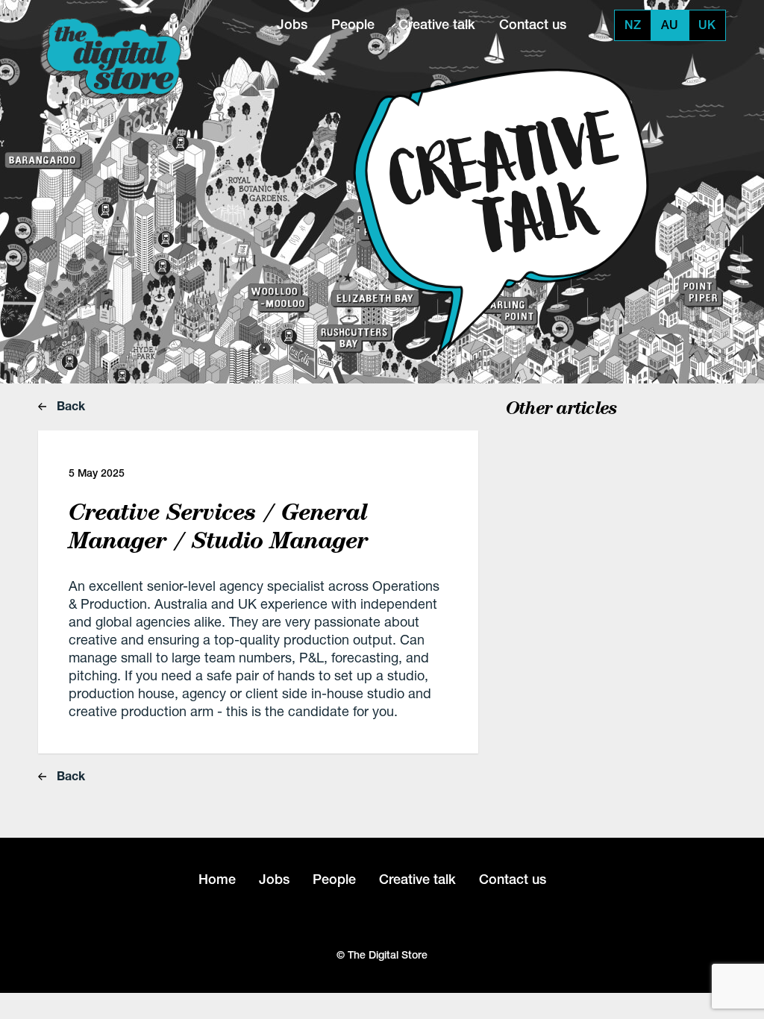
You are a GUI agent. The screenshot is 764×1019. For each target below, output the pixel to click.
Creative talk (436, 24)
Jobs (292, 24)
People (353, 24)
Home (217, 879)
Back (69, 405)
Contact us (532, 24)
